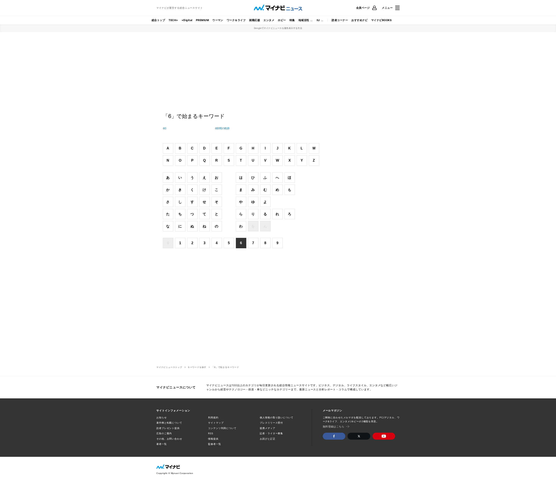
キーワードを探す (197, 367)
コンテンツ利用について (222, 428)
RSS (210, 433)
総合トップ (158, 20)
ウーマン (217, 20)
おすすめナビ (359, 20)
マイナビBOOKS (381, 20)
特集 (292, 20)
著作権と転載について (169, 422)
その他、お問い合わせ (169, 438)
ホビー (282, 20)
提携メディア (267, 428)
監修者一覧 (214, 444)
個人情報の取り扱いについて (276, 417)
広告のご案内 (164, 433)
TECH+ (173, 20)
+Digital (187, 20)
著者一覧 (161, 444)
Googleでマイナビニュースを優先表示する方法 (278, 28)
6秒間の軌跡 (222, 128)
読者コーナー (340, 20)
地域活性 (303, 20)
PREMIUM (202, 20)
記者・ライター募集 (271, 433)
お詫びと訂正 (267, 438)
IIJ (318, 20)
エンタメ (268, 20)
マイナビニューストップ (169, 367)
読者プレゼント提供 (168, 428)
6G (164, 128)
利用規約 (213, 417)
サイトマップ (215, 422)
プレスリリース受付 (271, 422)
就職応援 (254, 20)
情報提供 (213, 438)
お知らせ (161, 417)
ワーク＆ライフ (236, 20)
